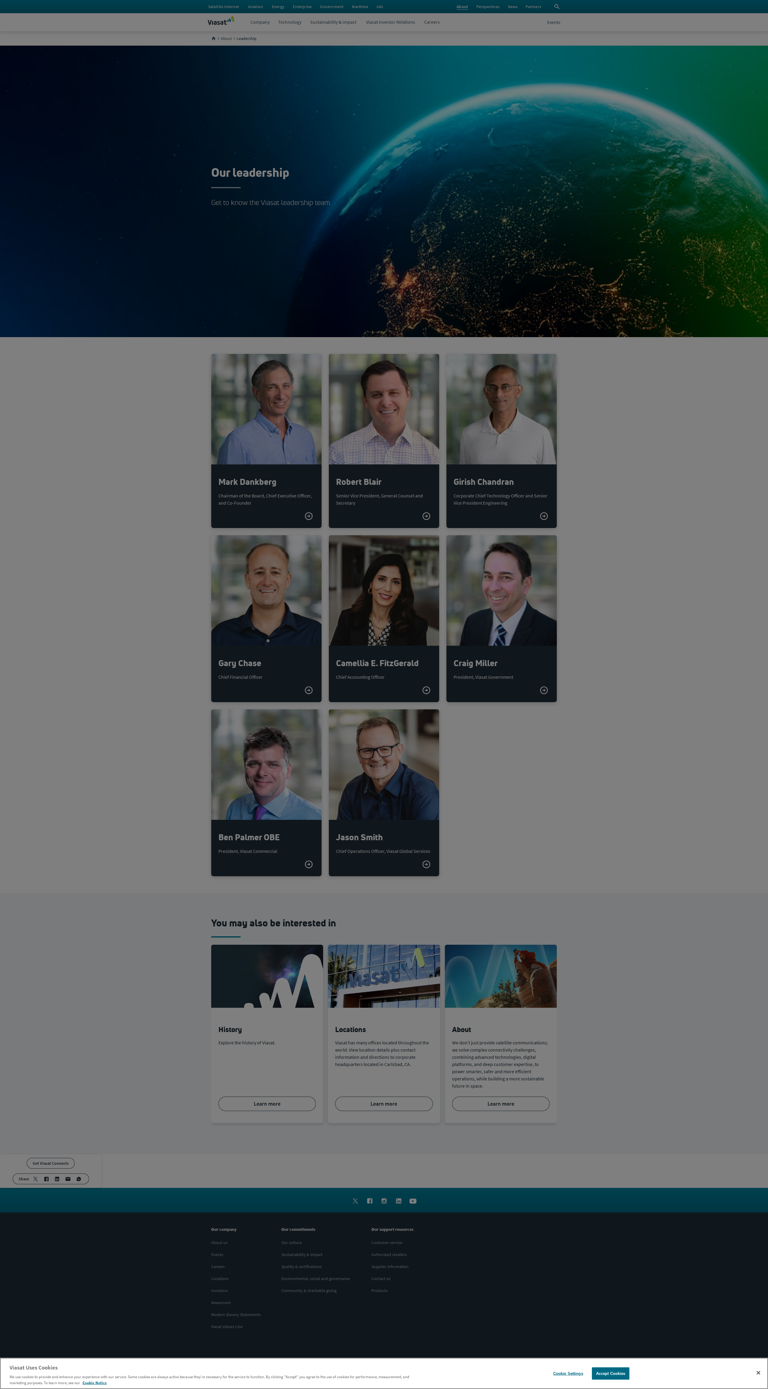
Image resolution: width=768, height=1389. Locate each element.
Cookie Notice (94, 1382)
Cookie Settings (568, 1373)
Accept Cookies (611, 1373)
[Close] (758, 1372)
